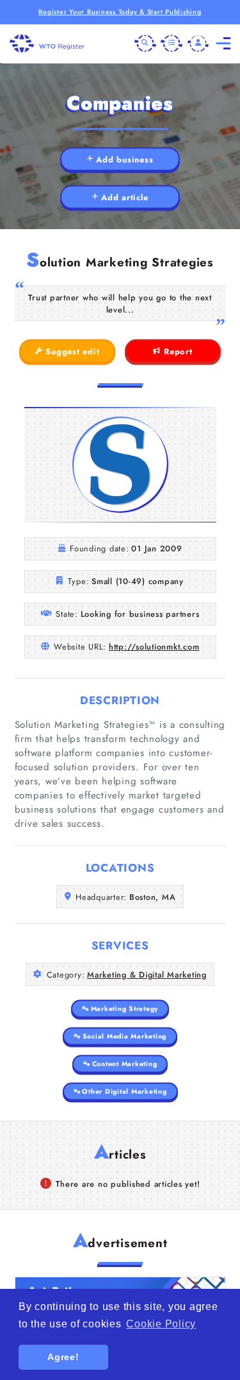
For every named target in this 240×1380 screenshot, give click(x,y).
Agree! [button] (63, 1357)
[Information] (171, 44)
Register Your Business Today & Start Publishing (119, 12)
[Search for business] (145, 44)
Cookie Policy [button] (161, 1323)
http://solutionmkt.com (154, 647)
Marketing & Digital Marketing (147, 975)
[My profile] (198, 44)
